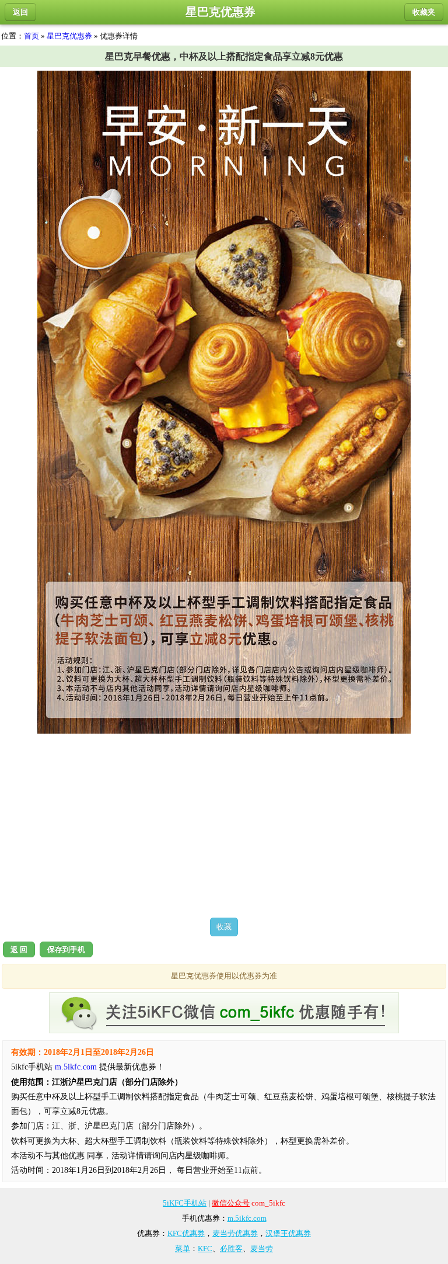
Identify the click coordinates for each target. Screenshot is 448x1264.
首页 (31, 36)
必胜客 (231, 1248)
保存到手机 (66, 949)
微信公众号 (231, 1203)
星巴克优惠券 (69, 36)
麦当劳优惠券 (235, 1233)
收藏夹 (423, 12)
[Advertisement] (224, 825)
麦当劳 (261, 1248)
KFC (205, 1248)
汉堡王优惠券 (288, 1233)
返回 (20, 12)
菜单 (182, 1248)
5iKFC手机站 (184, 1203)
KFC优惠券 (186, 1233)
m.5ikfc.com (76, 1066)
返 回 (18, 949)
